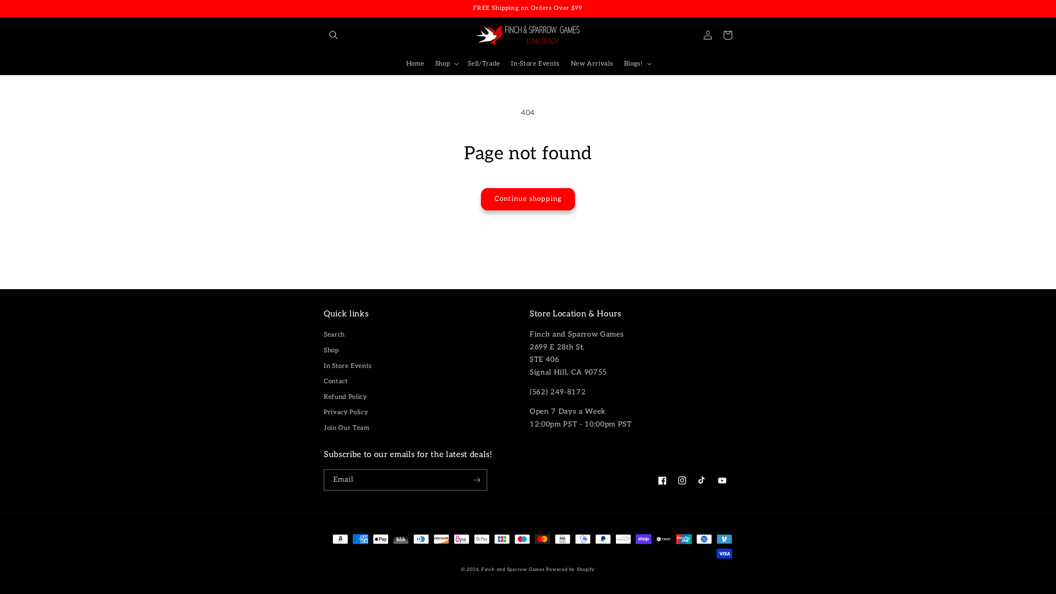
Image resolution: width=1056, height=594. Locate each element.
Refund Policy (345, 397)
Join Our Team (347, 428)
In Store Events (348, 366)
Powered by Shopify (570, 569)
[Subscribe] (477, 480)
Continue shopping (528, 199)
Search (334, 335)
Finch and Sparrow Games (513, 569)
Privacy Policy (346, 412)
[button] (334, 35)
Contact (336, 381)
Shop (331, 350)
